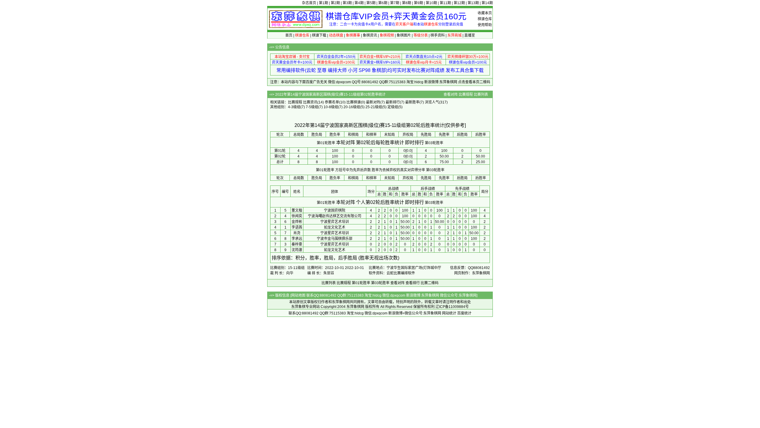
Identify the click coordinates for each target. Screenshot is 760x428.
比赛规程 (466, 94)
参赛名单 (332, 102)
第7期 (394, 3)
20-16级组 (351, 107)
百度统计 (464, 313)
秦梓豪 (297, 244)
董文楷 (297, 210)
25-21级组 (373, 107)
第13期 (473, 3)
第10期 (431, 3)
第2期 (335, 3)
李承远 (297, 239)
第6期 (382, 3)
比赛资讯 (310, 102)
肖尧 (296, 233)
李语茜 (297, 227)
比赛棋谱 (353, 102)
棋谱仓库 (485, 19)
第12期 (459, 3)
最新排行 (393, 102)
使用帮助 (485, 25)
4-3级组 (294, 107)
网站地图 (298, 295)
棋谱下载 (319, 35)
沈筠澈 (297, 250)
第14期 (487, 3)
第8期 (406, 3)
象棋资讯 (370, 35)
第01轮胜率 (326, 143)
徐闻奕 (297, 216)
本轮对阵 (345, 142)
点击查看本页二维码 (474, 82)
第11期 (445, 3)
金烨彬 (297, 222)
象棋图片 (404, 35)
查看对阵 (451, 94)
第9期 (418, 3)
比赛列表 (481, 94)
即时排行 (414, 142)
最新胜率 (412, 102)
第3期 (347, 3)
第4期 (359, 3)
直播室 (469, 35)
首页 (288, 35)
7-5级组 (312, 107)
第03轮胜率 (434, 143)
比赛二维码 (429, 283)
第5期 (371, 3)
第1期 (323, 3)
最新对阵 (373, 102)
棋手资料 (437, 35)
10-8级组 (331, 107)
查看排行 (413, 283)
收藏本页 (485, 13)
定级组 (392, 107)
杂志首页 (309, 3)
